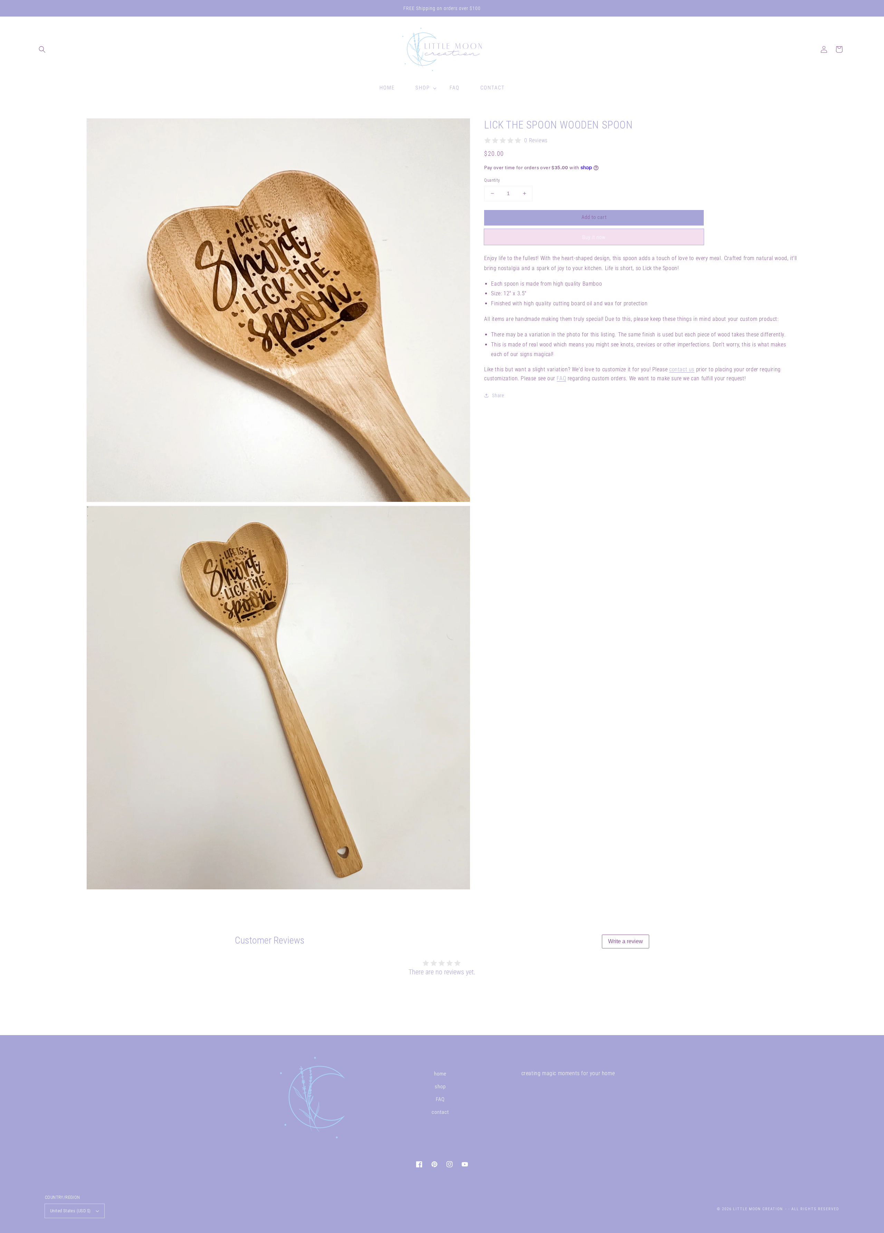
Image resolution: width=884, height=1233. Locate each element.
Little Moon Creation (758, 1209)
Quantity (492, 180)
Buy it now (594, 237)
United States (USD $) (70, 1210)
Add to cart (594, 217)
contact (440, 1112)
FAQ (561, 378)
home (440, 1074)
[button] (42, 49)
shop (440, 1086)
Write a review (625, 941)
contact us (681, 369)
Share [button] (498, 395)
